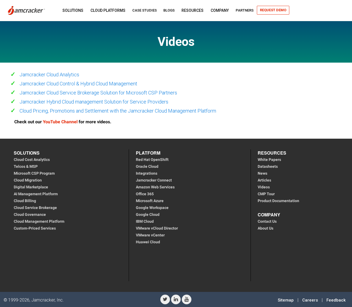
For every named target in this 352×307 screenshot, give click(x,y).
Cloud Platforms (107, 10)
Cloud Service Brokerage (35, 207)
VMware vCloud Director (157, 228)
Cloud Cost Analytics (32, 159)
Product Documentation (278, 201)
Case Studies (144, 10)
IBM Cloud (145, 221)
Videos (264, 187)
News (262, 173)
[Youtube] (186, 299)
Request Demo (273, 10)
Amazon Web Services (155, 187)
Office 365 (145, 194)
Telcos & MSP (26, 166)
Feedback (336, 300)
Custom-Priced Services (35, 228)
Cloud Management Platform (39, 221)
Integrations (146, 173)
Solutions (72, 10)
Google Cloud (148, 214)
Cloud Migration (28, 180)
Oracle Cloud (147, 166)
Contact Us (267, 221)
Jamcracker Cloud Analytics (49, 74)
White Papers (269, 159)
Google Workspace (152, 207)
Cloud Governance (30, 214)
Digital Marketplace (31, 187)
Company (220, 10)
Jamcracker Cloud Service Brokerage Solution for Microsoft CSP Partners (98, 93)
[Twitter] (165, 299)
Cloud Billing (25, 201)
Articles (264, 180)
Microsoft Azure (150, 201)
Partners (245, 10)
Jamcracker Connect (154, 180)
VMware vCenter (150, 235)
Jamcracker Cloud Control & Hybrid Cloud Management (78, 83)
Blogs (169, 10)
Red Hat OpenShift (152, 159)
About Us (265, 228)
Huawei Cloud (148, 242)
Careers (310, 300)
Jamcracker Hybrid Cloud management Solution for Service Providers (94, 102)
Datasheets (268, 166)
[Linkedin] (176, 299)
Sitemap (286, 300)
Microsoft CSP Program (34, 173)
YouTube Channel (60, 121)
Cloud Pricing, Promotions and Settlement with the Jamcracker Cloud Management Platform (118, 111)
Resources (193, 10)
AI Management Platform (36, 194)
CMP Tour (266, 194)
